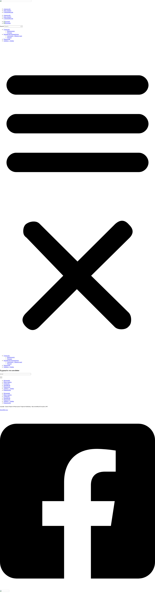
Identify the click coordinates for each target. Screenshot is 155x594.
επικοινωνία (7, 9)
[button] (77, 198)
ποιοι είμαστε (7, 10)
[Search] (22, 26)
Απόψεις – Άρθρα (9, 41)
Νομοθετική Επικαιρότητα (11, 34)
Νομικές (9, 33)
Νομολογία (7, 39)
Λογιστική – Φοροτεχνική (14, 36)
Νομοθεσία (7, 385)
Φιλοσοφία (7, 380)
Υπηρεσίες (7, 29)
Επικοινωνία (7, 390)
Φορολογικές (11, 31)
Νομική (9, 37)
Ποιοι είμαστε (8, 382)
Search (2, 26)
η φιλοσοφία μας (8, 12)
